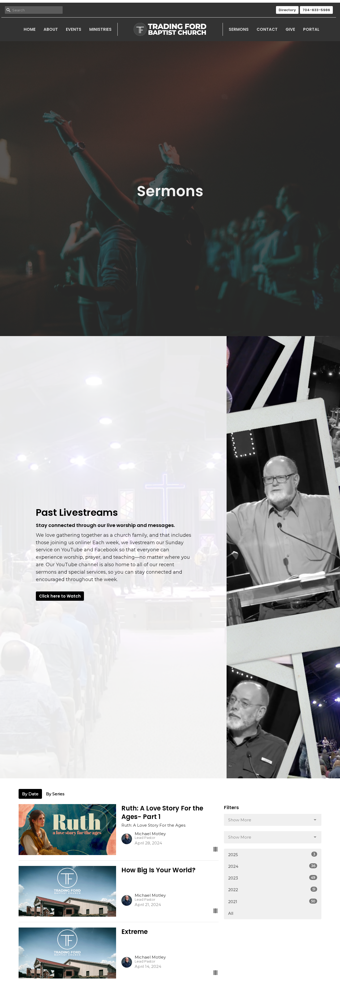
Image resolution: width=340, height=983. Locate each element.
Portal (311, 29)
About (51, 29)
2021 (271, 901)
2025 (271, 854)
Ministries (100, 29)
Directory (287, 9)
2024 (271, 866)
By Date (30, 793)
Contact (267, 29)
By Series (55, 793)
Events (73, 29)
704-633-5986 (316, 9)
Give (290, 29)
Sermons (239, 29)
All (230, 913)
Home (30, 29)
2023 (271, 878)
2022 (271, 889)
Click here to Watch (60, 596)
